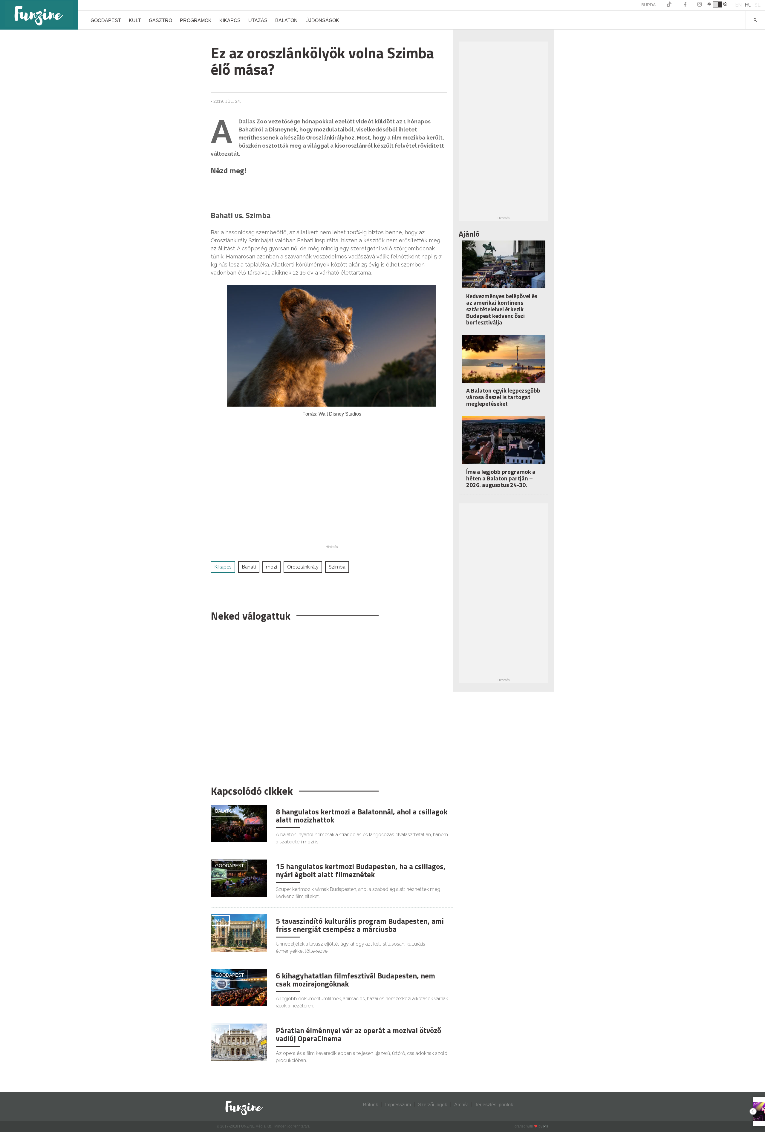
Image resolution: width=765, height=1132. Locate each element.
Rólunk (370, 1104)
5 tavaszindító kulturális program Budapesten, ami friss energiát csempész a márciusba (360, 925)
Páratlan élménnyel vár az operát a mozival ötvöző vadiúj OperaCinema (358, 1034)
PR (545, 1126)
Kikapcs (230, 20)
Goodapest (106, 20)
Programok (196, 20)
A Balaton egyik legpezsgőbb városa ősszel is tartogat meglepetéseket (503, 397)
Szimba (337, 567)
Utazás (257, 20)
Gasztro (160, 20)
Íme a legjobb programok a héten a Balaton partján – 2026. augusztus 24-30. (501, 478)
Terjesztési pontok (494, 1104)
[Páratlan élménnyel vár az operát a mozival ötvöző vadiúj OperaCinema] (239, 1041)
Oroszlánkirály (303, 567)
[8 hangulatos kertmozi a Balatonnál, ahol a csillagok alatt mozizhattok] (239, 823)
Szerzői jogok (432, 1104)
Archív (461, 1104)
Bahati (249, 567)
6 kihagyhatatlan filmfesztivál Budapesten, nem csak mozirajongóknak (355, 980)
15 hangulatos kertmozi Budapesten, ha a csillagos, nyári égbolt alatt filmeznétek (361, 870)
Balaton (286, 20)
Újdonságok (322, 20)
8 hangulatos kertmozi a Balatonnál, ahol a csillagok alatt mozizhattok (361, 816)
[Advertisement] (329, 700)
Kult (135, 20)
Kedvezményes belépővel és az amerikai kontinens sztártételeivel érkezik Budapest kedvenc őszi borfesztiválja (501, 309)
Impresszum (398, 1104)
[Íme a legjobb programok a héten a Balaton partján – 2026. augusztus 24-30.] (503, 444)
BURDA (648, 4)
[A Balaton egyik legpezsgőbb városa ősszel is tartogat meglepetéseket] (503, 363)
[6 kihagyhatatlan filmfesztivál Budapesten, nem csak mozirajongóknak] (239, 987)
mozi (271, 567)
